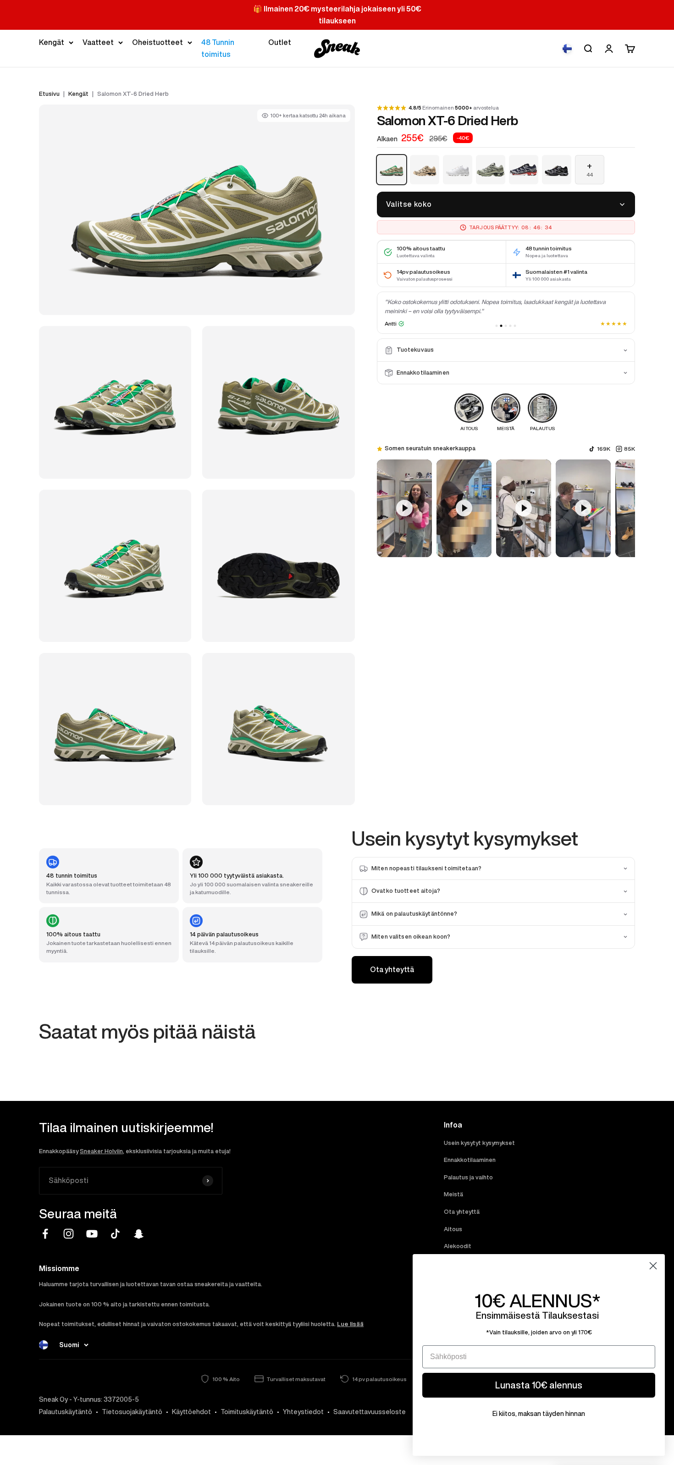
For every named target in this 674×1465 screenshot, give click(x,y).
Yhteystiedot (303, 1412)
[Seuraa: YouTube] (92, 1233)
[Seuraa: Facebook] (45, 1233)
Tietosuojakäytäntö (132, 1412)
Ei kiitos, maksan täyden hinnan (538, 1413)
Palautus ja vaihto (468, 1177)
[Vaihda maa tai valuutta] (567, 48)
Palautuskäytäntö (65, 1412)
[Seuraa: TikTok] (115, 1233)
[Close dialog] (653, 1266)
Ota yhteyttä (392, 969)
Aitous (453, 1229)
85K (629, 449)
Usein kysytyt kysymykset (479, 1143)
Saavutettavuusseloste (369, 1412)
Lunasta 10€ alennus (538, 1385)
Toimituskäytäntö (247, 1412)
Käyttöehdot (191, 1412)
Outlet (279, 42)
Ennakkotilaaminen (470, 1160)
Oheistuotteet (157, 42)
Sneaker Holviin (101, 1151)
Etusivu (49, 94)
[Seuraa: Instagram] (68, 1233)
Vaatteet (98, 42)
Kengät (51, 42)
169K (603, 449)
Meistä (453, 1194)
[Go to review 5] (515, 326)
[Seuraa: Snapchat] (139, 1233)
